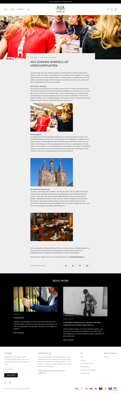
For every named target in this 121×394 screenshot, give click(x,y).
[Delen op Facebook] (65, 266)
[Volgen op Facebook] (5, 382)
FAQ (28, 9)
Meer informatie (19, 333)
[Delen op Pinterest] (80, 266)
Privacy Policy (84, 367)
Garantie (83, 360)
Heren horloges (68, 319)
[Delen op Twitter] (72, 266)
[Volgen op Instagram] (10, 382)
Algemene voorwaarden (88, 370)
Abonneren (11, 375)
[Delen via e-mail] (87, 266)
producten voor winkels (48, 57)
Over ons (20, 9)
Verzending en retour (87, 363)
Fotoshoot (17, 314)
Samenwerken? (85, 373)
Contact (106, 357)
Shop (5, 9)
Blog (12, 9)
